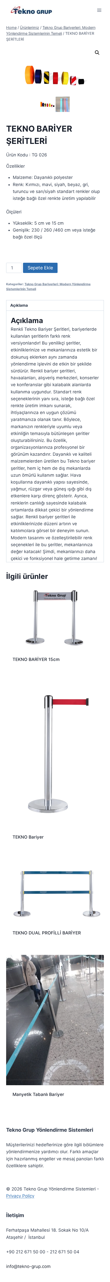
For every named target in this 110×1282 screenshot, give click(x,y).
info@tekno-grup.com (28, 1266)
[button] (97, 52)
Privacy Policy (20, 1195)
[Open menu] (99, 10)
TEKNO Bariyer (28, 837)
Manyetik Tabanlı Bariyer (38, 1094)
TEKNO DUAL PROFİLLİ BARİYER (47, 932)
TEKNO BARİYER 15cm (36, 659)
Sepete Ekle (40, 267)
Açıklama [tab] (19, 305)
